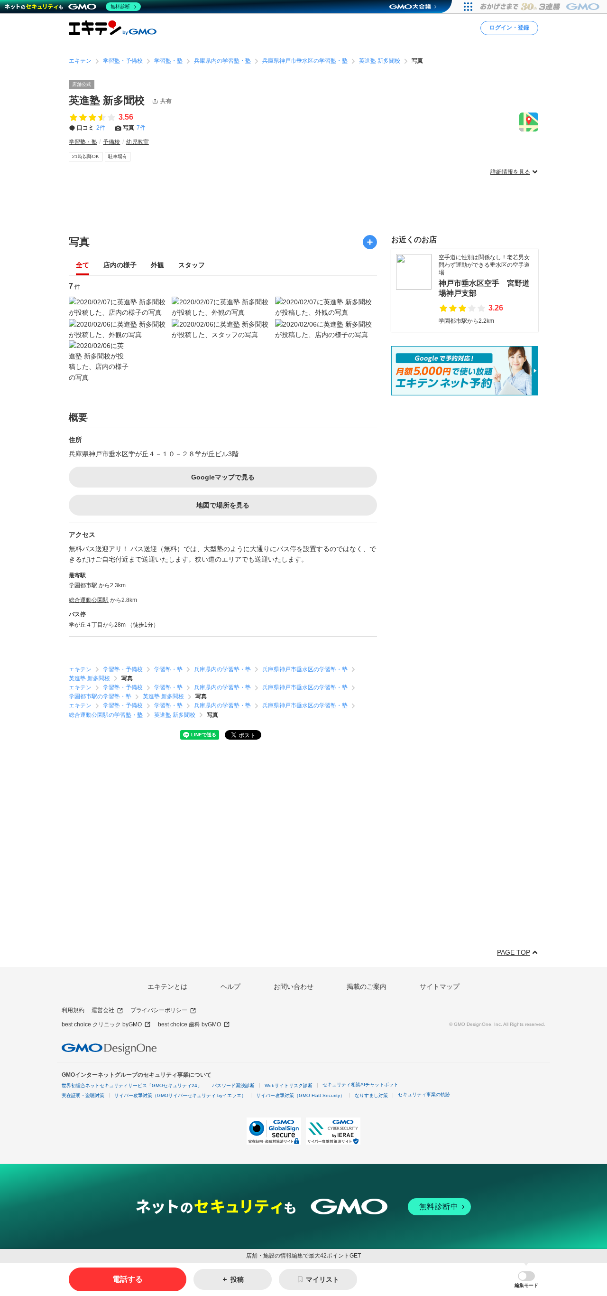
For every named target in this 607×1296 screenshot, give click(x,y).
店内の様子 (120, 265)
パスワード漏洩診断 (233, 1085)
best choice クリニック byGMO (102, 1024)
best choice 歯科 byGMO (189, 1024)
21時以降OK (85, 156)
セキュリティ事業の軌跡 (424, 1094)
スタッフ (191, 265)
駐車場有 (117, 156)
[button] (526, 1279)
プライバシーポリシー (158, 1010)
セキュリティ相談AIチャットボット (360, 1084)
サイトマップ (440, 986)
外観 (157, 265)
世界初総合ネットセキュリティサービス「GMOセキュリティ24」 (132, 1085)
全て (82, 265)
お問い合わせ (293, 986)
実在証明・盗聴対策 (83, 1095)
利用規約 (73, 1010)
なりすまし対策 (371, 1095)
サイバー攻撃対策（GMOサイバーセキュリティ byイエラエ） (180, 1095)
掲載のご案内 (366, 986)
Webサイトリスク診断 (289, 1085)
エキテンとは (167, 986)
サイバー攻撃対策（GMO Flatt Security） (300, 1095)
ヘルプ (230, 986)
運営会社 (103, 1010)
